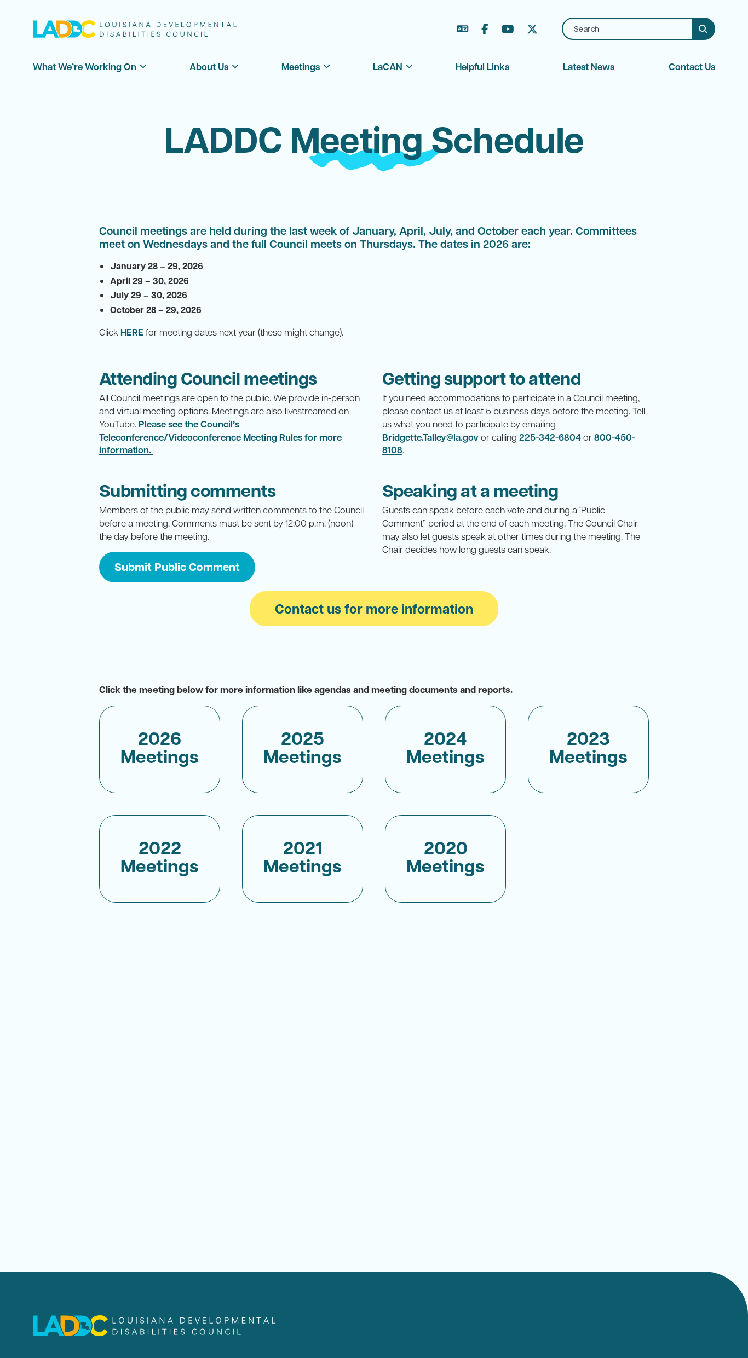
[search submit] (704, 29)
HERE (131, 332)
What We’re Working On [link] (84, 66)
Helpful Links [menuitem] (482, 66)
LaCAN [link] (387, 66)
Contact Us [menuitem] (692, 66)
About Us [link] (208, 66)
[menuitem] (84, 66)
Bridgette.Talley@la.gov (430, 437)
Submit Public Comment (177, 567)
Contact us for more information (374, 608)
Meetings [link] (300, 66)
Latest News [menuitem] (588, 66)
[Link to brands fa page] (485, 29)
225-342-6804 (550, 437)
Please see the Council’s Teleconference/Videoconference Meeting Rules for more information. (220, 437)
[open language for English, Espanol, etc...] (462, 29)
